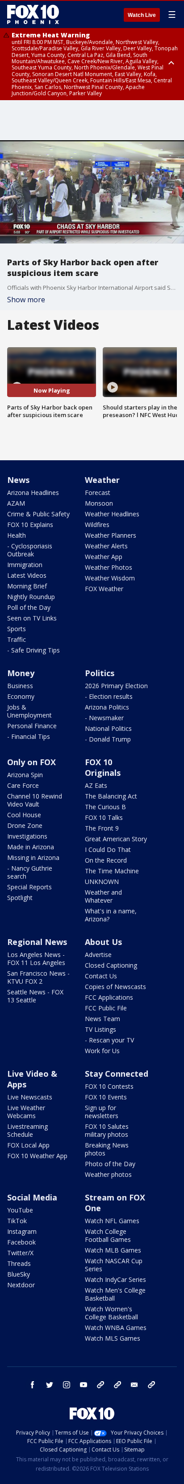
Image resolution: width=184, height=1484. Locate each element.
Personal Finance (32, 726)
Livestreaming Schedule (27, 1130)
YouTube (20, 1210)
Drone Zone (24, 825)
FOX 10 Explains (30, 524)
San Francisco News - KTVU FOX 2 (38, 977)
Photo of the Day (110, 1164)
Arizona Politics (107, 707)
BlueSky (18, 1274)
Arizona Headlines (33, 492)
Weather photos (108, 1174)
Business (20, 685)
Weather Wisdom (110, 578)
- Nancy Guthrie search (29, 872)
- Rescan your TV (109, 1040)
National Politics (108, 728)
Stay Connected (116, 1073)
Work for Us (102, 1050)
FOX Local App (28, 1145)
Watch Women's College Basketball (111, 1313)
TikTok (17, 1220)
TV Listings (100, 1029)
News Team (102, 1018)
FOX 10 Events (106, 1097)
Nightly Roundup (31, 596)
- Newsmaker (104, 718)
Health (16, 535)
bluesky (117, 1385)
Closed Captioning (111, 965)
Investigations (27, 836)
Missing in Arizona (33, 857)
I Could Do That (108, 849)
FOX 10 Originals (103, 767)
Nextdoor (21, 1285)
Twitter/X (20, 1253)
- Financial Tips (28, 736)
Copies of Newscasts (115, 986)
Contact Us (101, 976)
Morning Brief (27, 586)
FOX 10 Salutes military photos (107, 1130)
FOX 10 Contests (109, 1086)
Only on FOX (31, 762)
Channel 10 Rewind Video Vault (34, 800)
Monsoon (99, 503)
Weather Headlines (112, 514)
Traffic (16, 639)
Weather (102, 479)
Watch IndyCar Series (115, 1279)
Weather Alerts (106, 546)
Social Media (32, 1197)
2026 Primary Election (116, 685)
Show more (26, 299)
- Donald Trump (108, 739)
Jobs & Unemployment (29, 711)
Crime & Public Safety (38, 514)
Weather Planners (110, 535)
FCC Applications (109, 997)
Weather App (103, 556)
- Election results (109, 696)
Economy (20, 696)
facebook (32, 1385)
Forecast (97, 492)
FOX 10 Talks (104, 817)
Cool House (24, 815)
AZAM (16, 503)
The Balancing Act (111, 796)
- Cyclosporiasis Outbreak (29, 550)
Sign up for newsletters (101, 1111)
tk (100, 1385)
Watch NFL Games (112, 1220)
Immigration (24, 564)
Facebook (21, 1242)
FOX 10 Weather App (37, 1156)
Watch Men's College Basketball (115, 1294)
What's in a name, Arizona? (111, 915)
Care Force (23, 785)
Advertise (98, 954)
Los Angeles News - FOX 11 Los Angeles (36, 958)
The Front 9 (102, 828)
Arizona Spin (25, 774)
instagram (66, 1385)
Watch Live (142, 15)
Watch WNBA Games (115, 1327)
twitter (49, 1385)
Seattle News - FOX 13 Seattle (35, 996)
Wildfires (97, 524)
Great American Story (116, 839)
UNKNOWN (102, 881)
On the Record (106, 860)
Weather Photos (108, 567)
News (18, 479)
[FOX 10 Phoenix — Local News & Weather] (33, 14)
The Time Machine (112, 871)
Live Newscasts (29, 1097)
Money (20, 673)
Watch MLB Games (113, 1250)
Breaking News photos (107, 1149)
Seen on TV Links (32, 618)
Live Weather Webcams (26, 1111)
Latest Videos (26, 575)
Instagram (22, 1231)
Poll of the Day (28, 607)
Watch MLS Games (112, 1338)
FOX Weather (104, 588)
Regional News (37, 942)
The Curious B (105, 807)
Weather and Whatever (103, 896)
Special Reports (29, 887)
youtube (83, 1385)
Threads (19, 1263)
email (134, 1385)
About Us (103, 942)
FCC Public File (106, 1008)
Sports (16, 628)
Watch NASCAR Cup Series (113, 1265)
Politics (99, 673)
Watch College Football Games (108, 1235)
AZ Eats (96, 785)
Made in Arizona (30, 847)
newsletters (151, 1385)
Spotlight (20, 897)
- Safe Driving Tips (33, 650)
